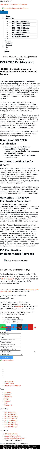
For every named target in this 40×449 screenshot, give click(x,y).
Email (2, 337)
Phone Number (5, 342)
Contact (9, 45)
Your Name (4, 332)
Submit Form (6, 357)
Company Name (6, 347)
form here (19, 306)
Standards (10, 18)
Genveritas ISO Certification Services (13, 5)
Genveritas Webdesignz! (28, 448)
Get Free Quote (6, 49)
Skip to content (5, 1)
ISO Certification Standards (18, 57)
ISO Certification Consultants (22, 364)
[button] (4, 11)
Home (5, 57)
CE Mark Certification (20, 37)
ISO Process (7, 40)
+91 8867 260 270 (7, 279)
